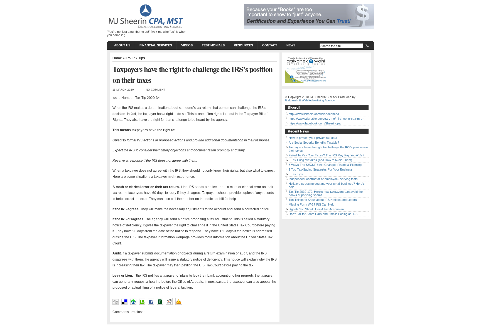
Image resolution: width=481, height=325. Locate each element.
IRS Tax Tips (135, 58)
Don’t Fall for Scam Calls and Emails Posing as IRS (323, 214)
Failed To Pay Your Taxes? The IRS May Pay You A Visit (326, 155)
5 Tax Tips (296, 174)
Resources (243, 45)
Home (117, 58)
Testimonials (213, 45)
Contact (269, 45)
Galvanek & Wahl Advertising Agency (310, 100)
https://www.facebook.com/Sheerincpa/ (315, 123)
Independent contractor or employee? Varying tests (323, 179)
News (290, 45)
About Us (122, 45)
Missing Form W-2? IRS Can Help (311, 204)
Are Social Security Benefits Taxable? (314, 142)
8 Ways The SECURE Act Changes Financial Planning (325, 164)
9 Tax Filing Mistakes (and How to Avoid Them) (320, 160)
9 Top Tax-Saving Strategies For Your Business (321, 169)
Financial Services (155, 45)
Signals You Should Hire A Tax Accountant (317, 209)
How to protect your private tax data (313, 137)
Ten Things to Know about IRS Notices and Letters (323, 199)
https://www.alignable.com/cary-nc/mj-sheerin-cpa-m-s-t (326, 118)
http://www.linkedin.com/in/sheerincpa (314, 114)
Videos (187, 45)
